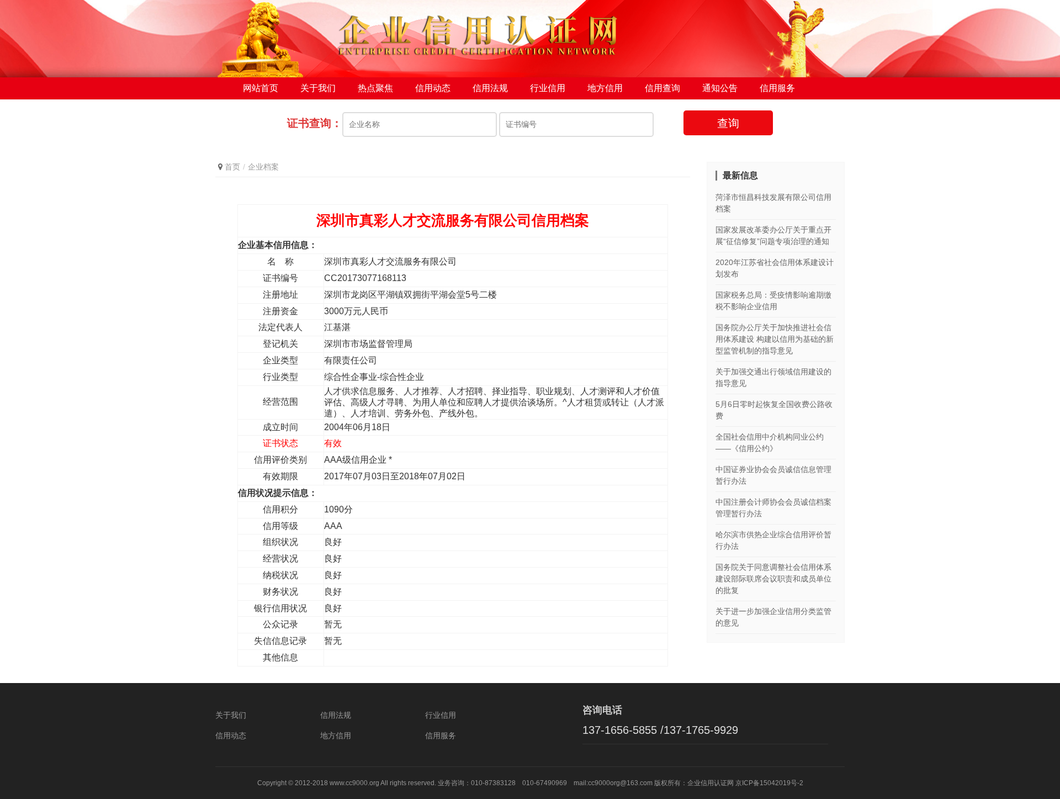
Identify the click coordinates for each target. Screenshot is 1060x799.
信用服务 (777, 88)
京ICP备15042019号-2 (769, 783)
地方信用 (605, 88)
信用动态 (433, 88)
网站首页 (260, 88)
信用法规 (490, 88)
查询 (728, 123)
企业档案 (263, 166)
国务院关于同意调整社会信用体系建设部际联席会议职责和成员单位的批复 (773, 579)
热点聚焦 (375, 88)
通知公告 (720, 88)
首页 (232, 166)
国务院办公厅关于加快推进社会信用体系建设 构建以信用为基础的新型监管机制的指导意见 (775, 339)
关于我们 (318, 88)
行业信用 (547, 88)
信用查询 (662, 88)
